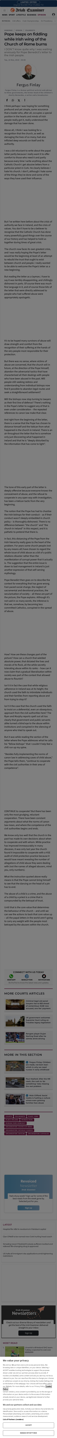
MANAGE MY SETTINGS (28, 1433)
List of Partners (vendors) (13, 1419)
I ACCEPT (28, 1425)
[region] (28, 1397)
